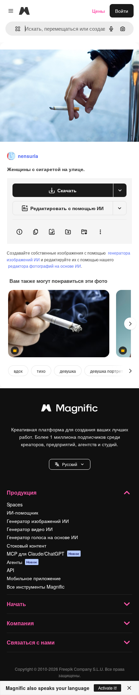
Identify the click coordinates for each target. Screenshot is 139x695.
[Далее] (130, 323)
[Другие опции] (100, 231)
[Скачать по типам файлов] (120, 190)
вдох (18, 371)
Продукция (21, 492)
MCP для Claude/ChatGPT (43, 553)
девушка (68, 371)
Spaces (15, 504)
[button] (69, 464)
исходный (45, 57)
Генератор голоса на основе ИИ (42, 537)
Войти (121, 10)
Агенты (22, 562)
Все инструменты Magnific (35, 586)
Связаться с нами (31, 642)
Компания (20, 623)
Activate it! (107, 688)
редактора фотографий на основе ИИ (44, 266)
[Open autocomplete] (15, 28)
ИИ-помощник (22, 512)
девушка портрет (106, 371)
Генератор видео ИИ (30, 529)
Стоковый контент (26, 545)
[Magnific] (69, 409)
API (10, 570)
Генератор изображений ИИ (38, 521)
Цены (98, 10)
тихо (41, 371)
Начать (16, 604)
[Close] (129, 688)
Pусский (69, 464)
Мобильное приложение (34, 578)
